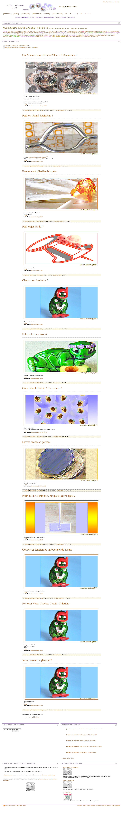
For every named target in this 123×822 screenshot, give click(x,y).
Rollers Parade (16, 36)
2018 (56, 31)
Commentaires (19, 805)
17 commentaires (60, 110)
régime (10, 36)
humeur (29, 34)
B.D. (109, 31)
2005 (18, 31)
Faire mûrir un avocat (34, 334)
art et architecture (102, 31)
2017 (53, 31)
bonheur (26, 32)
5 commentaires (59, 544)
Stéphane (108, 805)
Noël (70, 35)
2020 (62, 31)
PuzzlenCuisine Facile (68, 780)
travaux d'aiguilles (77, 36)
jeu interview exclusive (75, 34)
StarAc (53, 36)
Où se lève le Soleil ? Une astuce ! (42, 388)
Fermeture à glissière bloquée (39, 171)
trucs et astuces (86, 36)
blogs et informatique (8, 32)
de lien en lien (83, 32)
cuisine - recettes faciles (73, 32)
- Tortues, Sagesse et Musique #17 (81, 740)
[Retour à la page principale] (51, 11)
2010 (34, 31)
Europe (95, 32)
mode (53, 35)
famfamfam (117, 805)
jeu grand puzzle (60, 34)
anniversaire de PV (93, 31)
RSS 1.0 (6, 805)
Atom (14, 805)
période (105, 35)
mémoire (46, 35)
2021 (65, 31)
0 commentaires (57, 654)
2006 (21, 31)
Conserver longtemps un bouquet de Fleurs (47, 549)
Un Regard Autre (67, 792)
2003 (12, 31)
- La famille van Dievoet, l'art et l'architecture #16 (84, 729)
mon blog (58, 35)
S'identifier (105, 2)
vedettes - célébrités (60, 36)
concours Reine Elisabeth (50, 32)
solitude (41, 36)
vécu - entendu (94, 36)
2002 (9, 31)
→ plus (25, 104)
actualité (80, 31)
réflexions (5, 36)
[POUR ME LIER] (30, 789)
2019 (59, 31)
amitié (86, 31)
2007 (24, 31)
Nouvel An (74, 35)
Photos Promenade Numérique (70, 767)
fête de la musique (110, 32)
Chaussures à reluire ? (35, 280)
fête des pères (10, 34)
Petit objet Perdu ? (33, 226)
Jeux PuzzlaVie (85, 34)
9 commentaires (59, 221)
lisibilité (19, 35)
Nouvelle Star (80, 35)
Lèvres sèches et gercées (36, 442)
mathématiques (39, 35)
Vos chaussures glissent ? (37, 660)
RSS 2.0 (11, 805)
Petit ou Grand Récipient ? (37, 115)
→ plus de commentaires (67, 758)
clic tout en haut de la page (48, 775)
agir (83, 31)
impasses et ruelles (36, 34)
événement (100, 32)
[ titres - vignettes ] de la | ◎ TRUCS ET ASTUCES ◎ (21, 47)
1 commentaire (57, 166)
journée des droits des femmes (100, 34)
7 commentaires (59, 490)
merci (50, 35)
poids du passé (111, 35)
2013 (40, 31)
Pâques (86, 35)
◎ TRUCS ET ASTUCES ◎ (36, 110)
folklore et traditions (22, 34)
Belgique (116, 31)
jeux (91, 34)
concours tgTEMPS (62, 32)
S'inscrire (111, 2)
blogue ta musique (18, 32)
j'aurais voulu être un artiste (48, 34)
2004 (15, 31)
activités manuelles (72, 31)
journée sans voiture (11, 35)
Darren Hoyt (98, 805)
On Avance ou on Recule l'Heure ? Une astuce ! (49, 55)
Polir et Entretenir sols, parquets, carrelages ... (49, 496)
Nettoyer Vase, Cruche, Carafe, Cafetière (45, 603)
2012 (37, 31)
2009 (31, 31)
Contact (116, 2)
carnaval (41, 32)
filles (104, 32)
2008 (28, 31)
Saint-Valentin (31, 36)
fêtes (15, 34)
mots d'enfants (64, 35)
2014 (43, 31)
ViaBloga (84, 805)
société (37, 36)
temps (67, 36)
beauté (112, 31)
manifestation (32, 35)
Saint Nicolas (24, 36)
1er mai (5, 31)
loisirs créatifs (24, 35)
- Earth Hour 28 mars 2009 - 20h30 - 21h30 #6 (84, 746)
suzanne (27, 110)
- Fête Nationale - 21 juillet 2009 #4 (81, 752)
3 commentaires (57, 329)
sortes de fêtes (47, 36)
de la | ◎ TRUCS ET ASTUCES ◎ (17, 45)
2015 (46, 31)
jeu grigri (67, 34)
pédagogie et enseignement (96, 35)
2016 (50, 31)
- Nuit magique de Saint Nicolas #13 (81, 734)
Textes (24, 805)
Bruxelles (36, 32)
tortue (71, 36)
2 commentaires (57, 275)
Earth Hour (89, 32)
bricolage (31, 32)
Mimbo (92, 805)
